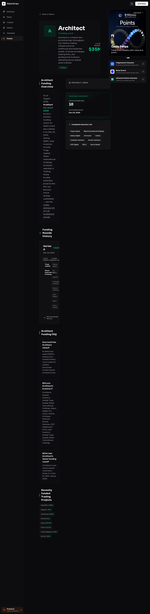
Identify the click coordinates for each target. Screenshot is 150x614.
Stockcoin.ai (45, 518)
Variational (47, 514)
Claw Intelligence (49, 532)
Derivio (45, 536)
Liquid (46, 523)
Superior (46, 510)
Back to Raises (48, 14)
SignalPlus (47, 505)
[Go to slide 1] (125, 57)
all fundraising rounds (48, 214)
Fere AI (46, 527)
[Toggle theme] (132, 4)
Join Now (142, 4)
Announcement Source (52, 317)
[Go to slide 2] (128, 57)
